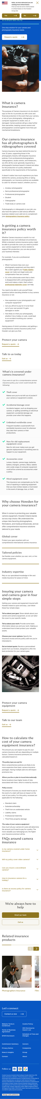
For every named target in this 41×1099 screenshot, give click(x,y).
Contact (5, 1056)
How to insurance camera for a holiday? (14, 879)
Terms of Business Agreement (9, 1031)
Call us (5, 359)
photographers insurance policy (17, 216)
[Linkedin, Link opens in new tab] (14, 1069)
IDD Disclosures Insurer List (28, 1029)
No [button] (25, 16)
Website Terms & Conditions (8, 1025)
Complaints (26, 1048)
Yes (5, 16)
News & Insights (8, 1052)
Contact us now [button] (10, 1014)
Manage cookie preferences (11, 1094)
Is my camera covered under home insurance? (16, 850)
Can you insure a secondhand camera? (14, 869)
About (24, 1056)
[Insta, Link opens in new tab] (20, 1069)
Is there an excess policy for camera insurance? (16, 890)
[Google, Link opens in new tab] (25, 1069)
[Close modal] (37, 2)
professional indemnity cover (16, 285)
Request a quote (9, 344)
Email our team (20, 915)
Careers (25, 1044)
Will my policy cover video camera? (16, 859)
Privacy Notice (7, 1048)
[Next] (36, 949)
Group (24, 1052)
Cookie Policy (27, 1024)
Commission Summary (10, 1044)
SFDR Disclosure (8, 1036)
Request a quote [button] (10, 37)
